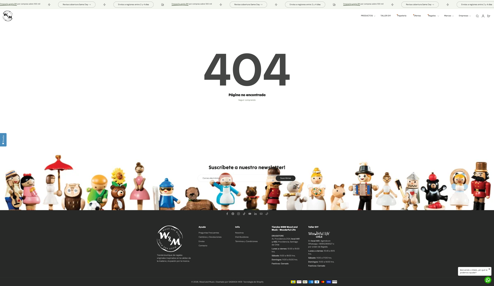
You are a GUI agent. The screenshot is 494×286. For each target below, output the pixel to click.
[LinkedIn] (255, 214)
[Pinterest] (233, 214)
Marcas (447, 15)
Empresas (463, 15)
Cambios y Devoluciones (210, 237)
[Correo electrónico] (261, 214)
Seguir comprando (247, 100)
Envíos (202, 241)
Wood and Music (207, 281)
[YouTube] (250, 214)
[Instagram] (238, 214)
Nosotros (239, 232)
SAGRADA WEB (235, 281)
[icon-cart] (488, 16)
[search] (477, 16)
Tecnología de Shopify (253, 281)
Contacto (203, 245)
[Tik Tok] (244, 214)
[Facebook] (227, 214)
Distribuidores (242, 237)
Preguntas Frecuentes (209, 232)
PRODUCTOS (367, 15)
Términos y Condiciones (246, 241)
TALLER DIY (386, 15)
